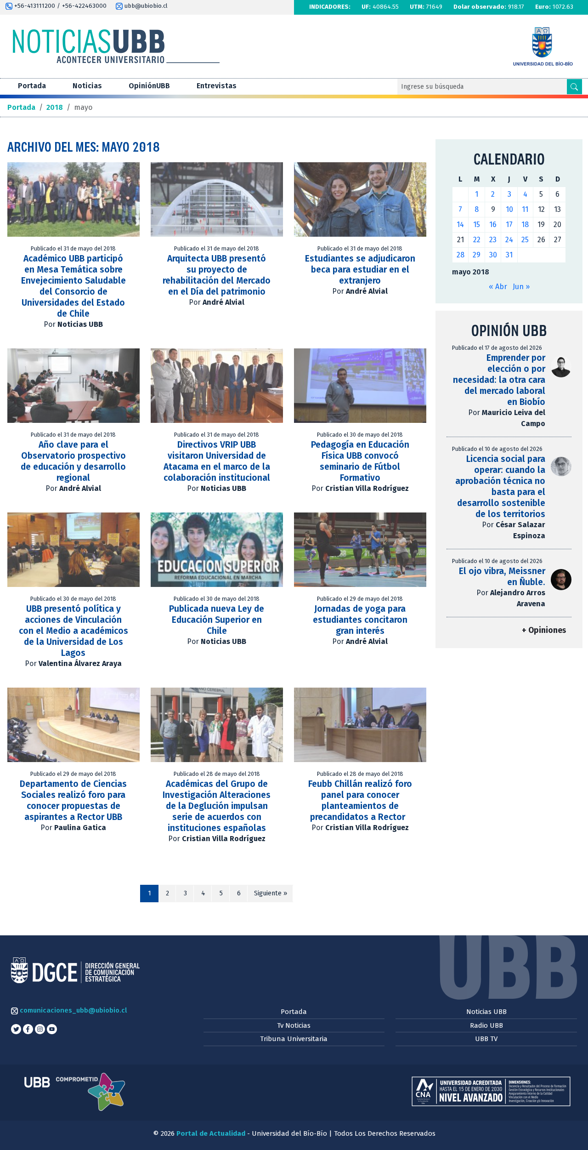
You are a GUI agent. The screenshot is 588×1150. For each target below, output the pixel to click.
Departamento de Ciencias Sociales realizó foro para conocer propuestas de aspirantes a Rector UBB (73, 800)
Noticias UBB (486, 1012)
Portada (32, 85)
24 (509, 239)
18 (525, 224)
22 (477, 239)
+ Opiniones (544, 630)
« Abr (498, 286)
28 (460, 254)
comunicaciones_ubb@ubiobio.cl (72, 1010)
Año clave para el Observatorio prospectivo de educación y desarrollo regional (73, 461)
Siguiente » (270, 893)
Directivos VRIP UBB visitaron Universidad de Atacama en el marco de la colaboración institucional (217, 461)
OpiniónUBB (149, 85)
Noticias (87, 85)
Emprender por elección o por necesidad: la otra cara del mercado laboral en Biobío (499, 380)
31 (509, 254)
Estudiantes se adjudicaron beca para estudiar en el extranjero (360, 269)
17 (509, 224)
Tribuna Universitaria (294, 1039)
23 (493, 239)
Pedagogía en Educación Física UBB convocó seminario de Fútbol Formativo (360, 461)
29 (477, 254)
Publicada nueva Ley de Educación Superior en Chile (216, 619)
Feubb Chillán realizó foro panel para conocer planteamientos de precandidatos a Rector (360, 800)
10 (509, 209)
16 (493, 224)
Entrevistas (217, 85)
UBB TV (486, 1039)
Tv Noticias (294, 1025)
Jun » (521, 286)
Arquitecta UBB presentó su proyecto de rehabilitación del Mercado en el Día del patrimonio (217, 275)
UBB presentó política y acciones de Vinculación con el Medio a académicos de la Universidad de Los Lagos (73, 630)
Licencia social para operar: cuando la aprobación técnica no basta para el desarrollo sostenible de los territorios (500, 486)
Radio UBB (486, 1025)
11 (525, 209)
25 (525, 239)
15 (476, 224)
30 (493, 254)
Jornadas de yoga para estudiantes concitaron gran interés (360, 619)
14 (460, 224)
